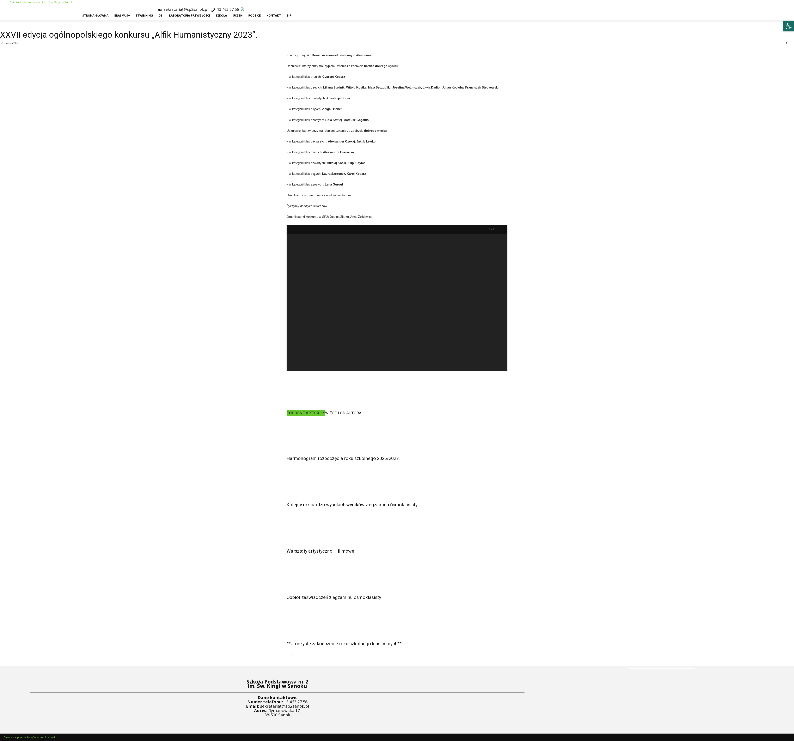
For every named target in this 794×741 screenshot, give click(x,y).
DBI (161, 15)
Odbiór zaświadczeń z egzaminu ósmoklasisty (334, 597)
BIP (289, 15)
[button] (789, 5)
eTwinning (144, 15)
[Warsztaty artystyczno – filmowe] (397, 526)
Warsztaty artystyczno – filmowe (320, 551)
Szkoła (221, 15)
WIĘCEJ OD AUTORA (343, 413)
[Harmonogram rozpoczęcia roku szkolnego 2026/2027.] (397, 434)
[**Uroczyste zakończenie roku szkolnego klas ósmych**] (397, 619)
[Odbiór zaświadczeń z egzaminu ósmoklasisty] (397, 573)
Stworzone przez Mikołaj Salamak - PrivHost (29, 737)
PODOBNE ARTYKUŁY (306, 413)
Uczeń (238, 15)
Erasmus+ (122, 15)
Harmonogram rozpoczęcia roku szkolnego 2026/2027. (343, 458)
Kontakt (274, 15)
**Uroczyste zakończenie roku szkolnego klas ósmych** (344, 643)
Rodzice (254, 15)
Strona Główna (95, 15)
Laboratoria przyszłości (189, 15)
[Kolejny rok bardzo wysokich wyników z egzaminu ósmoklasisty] (397, 480)
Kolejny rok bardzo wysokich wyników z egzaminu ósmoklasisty (352, 504)
